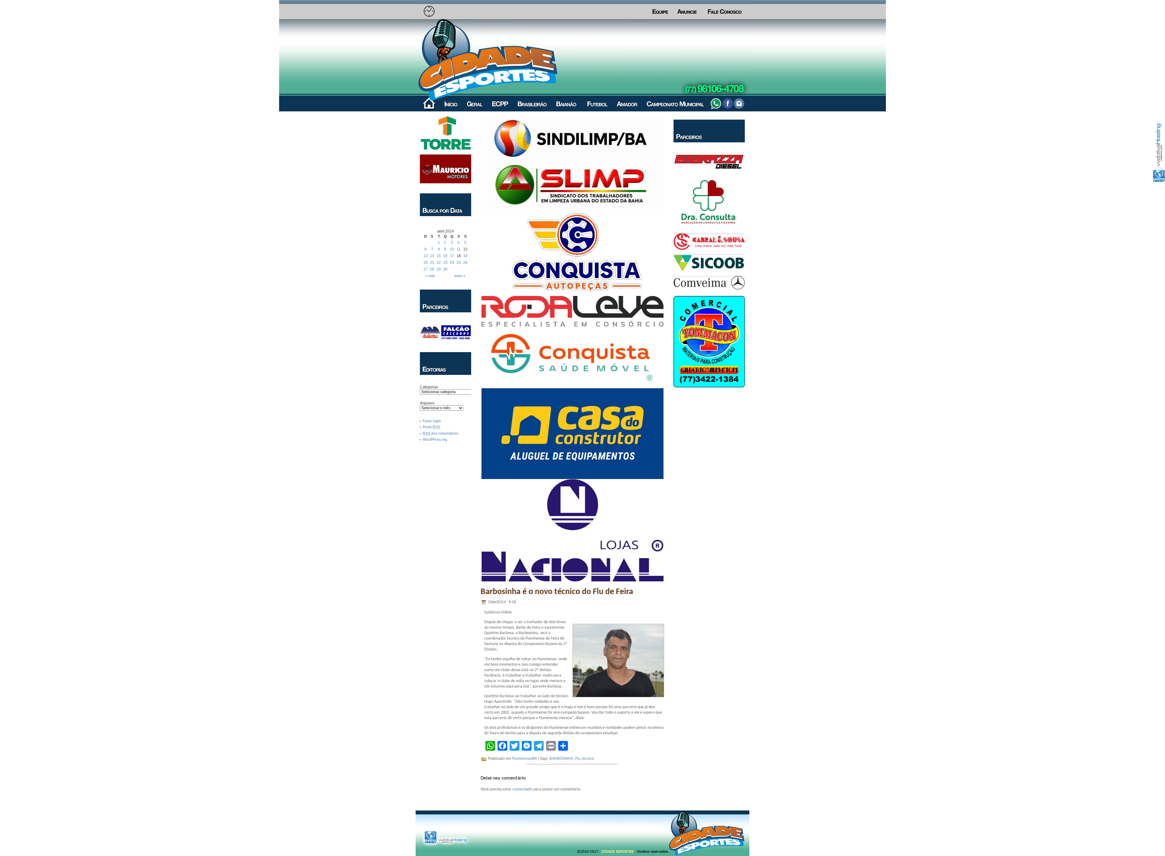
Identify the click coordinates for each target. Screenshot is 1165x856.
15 (439, 256)
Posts (431, 427)
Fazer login (432, 421)
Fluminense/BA (524, 758)
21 (432, 262)
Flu (577, 758)
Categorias (429, 387)
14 (432, 256)
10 (452, 249)
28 (432, 269)
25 (459, 262)
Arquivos (427, 403)
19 (465, 256)
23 (445, 262)
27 (426, 269)
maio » (459, 276)
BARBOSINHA (561, 758)
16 (445, 256)
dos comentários (440, 433)
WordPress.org (435, 439)
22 (439, 262)
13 (426, 256)
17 (452, 256)
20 (426, 262)
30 (445, 269)
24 (452, 262)
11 (459, 249)
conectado (522, 788)
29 (439, 269)
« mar (430, 276)
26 (465, 262)
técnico (588, 758)
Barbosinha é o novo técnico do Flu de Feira (557, 592)
